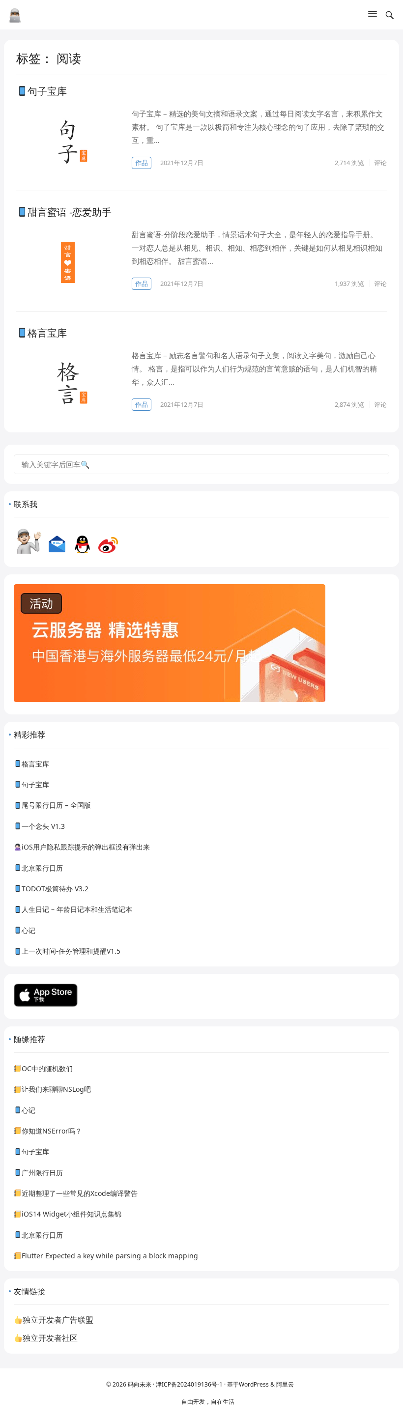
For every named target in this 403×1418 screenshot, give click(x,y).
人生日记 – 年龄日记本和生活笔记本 (77, 909)
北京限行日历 (42, 868)
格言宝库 (47, 333)
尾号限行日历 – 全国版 (56, 805)
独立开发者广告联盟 (58, 1319)
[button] (372, 16)
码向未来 (139, 1384)
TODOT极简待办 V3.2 (55, 888)
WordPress (254, 1384)
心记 (28, 930)
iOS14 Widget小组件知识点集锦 (71, 1214)
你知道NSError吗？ (52, 1130)
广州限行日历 (42, 1172)
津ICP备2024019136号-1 (189, 1384)
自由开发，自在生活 (207, 1401)
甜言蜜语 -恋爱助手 (70, 212)
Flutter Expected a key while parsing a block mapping (110, 1255)
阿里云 (285, 1384)
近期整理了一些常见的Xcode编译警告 (80, 1193)
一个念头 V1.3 (43, 826)
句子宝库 (47, 91)
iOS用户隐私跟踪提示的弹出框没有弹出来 (86, 846)
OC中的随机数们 (47, 1068)
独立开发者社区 (50, 1338)
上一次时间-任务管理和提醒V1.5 (71, 951)
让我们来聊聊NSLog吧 (56, 1089)
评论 (380, 162)
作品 (141, 162)
